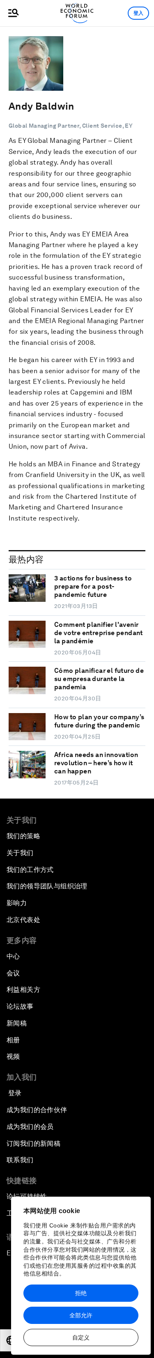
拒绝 (81, 1293)
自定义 (81, 1337)
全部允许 (80, 1315)
